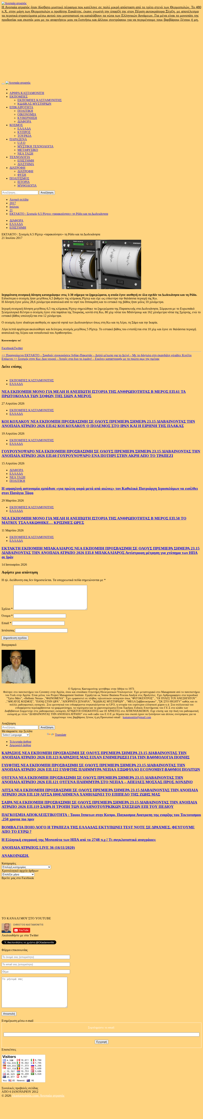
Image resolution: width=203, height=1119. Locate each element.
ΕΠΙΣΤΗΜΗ (25, 160)
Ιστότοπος (8, 630)
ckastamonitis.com (26, 1095)
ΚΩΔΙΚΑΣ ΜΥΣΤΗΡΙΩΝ (34, 103)
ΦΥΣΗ (21, 174)
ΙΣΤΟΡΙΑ (23, 182)
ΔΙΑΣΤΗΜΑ (25, 164)
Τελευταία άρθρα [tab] (20, 741)
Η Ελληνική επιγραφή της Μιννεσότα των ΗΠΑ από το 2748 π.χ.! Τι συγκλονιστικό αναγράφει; (79, 840)
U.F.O (21, 142)
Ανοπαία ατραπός (52, 1095)
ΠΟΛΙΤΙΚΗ (25, 110)
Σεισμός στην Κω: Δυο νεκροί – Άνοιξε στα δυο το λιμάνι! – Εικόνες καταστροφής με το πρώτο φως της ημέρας (80, 358)
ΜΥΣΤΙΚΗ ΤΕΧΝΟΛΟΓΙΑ (35, 146)
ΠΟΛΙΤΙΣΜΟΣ (19, 178)
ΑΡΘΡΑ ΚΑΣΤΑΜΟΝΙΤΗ (27, 93)
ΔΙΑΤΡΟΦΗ (17, 167)
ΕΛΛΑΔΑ (24, 128)
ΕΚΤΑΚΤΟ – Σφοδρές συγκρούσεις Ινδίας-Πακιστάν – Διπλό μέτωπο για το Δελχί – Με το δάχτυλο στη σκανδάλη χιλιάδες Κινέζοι (97, 355)
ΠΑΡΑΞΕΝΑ (18, 139)
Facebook (8, 348)
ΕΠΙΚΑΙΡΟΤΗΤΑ (21, 107)
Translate (60, 734)
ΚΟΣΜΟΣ (16, 125)
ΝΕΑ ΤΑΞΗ (25, 153)
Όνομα (7, 615)
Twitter (18, 348)
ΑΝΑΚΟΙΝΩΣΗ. (15, 856)
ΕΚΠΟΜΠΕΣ (19, 96)
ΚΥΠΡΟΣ (24, 132)
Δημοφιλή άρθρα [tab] (20, 745)
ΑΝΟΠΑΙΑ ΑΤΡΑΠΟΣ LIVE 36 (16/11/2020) (38, 847)
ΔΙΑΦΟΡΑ (24, 121)
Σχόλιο (7, 608)
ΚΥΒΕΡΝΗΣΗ (27, 118)
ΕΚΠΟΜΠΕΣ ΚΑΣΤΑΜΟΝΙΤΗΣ (39, 100)
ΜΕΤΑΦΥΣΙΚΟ (27, 150)
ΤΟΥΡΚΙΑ (24, 135)
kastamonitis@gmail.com (137, 717)
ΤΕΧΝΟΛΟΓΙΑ (20, 157)
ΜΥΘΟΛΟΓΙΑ (27, 185)
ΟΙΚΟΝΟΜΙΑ (26, 114)
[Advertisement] (101, 51)
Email (6, 623)
